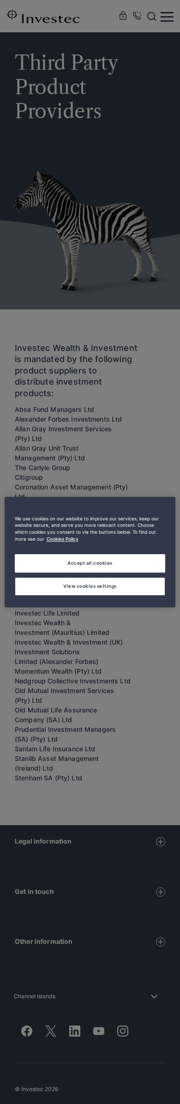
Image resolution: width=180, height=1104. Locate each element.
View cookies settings (89, 586)
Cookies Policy (62, 539)
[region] (90, 552)
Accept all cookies (90, 563)
